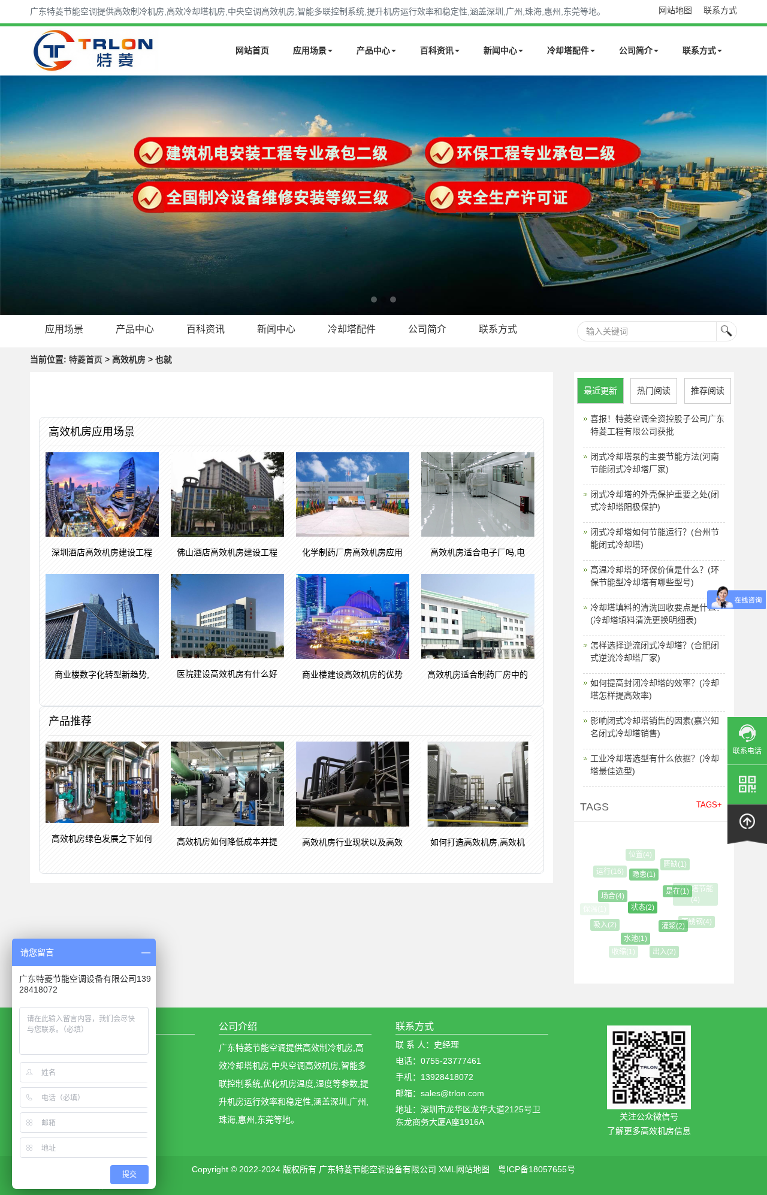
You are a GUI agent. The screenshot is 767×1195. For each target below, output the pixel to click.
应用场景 (310, 50)
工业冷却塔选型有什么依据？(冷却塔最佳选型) (654, 765)
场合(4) (606, 896)
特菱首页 (85, 359)
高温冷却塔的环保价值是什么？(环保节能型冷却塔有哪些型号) (654, 576)
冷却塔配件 (568, 50)
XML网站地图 (464, 1169)
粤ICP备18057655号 (536, 1169)
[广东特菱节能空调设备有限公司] (94, 64)
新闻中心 (500, 50)
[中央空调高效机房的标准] (383, 195)
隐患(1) (636, 874)
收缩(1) (622, 952)
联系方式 (720, 10)
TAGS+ (709, 804)
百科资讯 (437, 50)
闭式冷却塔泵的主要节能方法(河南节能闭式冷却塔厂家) (654, 463)
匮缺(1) (671, 864)
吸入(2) (601, 925)
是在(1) (669, 891)
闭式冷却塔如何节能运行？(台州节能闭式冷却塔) (654, 538)
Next (12, 195)
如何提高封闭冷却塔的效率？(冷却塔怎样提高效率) (654, 689)
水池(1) (629, 938)
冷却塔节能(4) (694, 894)
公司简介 (636, 50)
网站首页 (252, 50)
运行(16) (608, 871)
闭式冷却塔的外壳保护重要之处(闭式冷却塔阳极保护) (654, 500)
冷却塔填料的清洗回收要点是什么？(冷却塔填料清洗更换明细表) (657, 614)
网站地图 (675, 10)
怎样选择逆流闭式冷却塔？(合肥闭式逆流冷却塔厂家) (654, 651)
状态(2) (633, 907)
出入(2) (660, 952)
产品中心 (373, 50)
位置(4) (637, 855)
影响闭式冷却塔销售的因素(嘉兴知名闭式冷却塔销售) (654, 727)
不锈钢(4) (692, 922)
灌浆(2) (665, 926)
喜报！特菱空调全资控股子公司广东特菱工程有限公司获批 (657, 425)
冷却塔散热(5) (687, 943)
